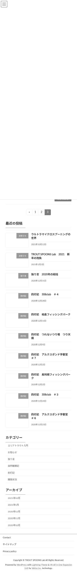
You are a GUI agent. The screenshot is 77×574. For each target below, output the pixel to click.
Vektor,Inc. (36, 568)
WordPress (22, 565)
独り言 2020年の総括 (44, 274)
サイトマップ (9, 544)
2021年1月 (13, 505)
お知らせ (12, 453)
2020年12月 (14, 512)
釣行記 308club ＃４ (45, 294)
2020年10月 (14, 525)
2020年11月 (14, 518)
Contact (7, 537)
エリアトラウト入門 (18, 446)
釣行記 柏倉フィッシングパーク (50, 314)
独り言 (11, 459)
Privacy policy (9, 551)
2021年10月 (14, 498)
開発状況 (12, 479)
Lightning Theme (39, 565)
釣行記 (11, 473)
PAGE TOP (71, 553)
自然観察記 (13, 466)
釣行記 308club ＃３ (45, 394)
